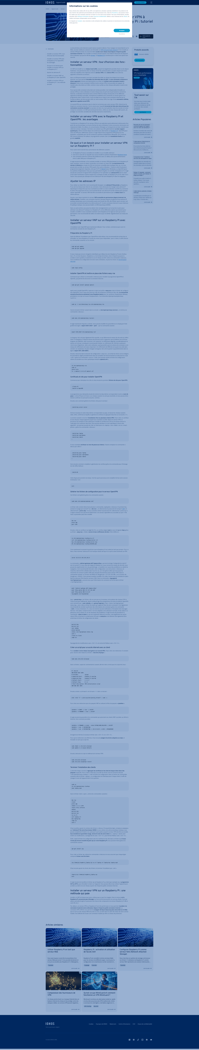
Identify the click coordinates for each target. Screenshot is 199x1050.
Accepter (80, 21)
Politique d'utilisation (83, 16)
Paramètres (115, 12)
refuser (125, 16)
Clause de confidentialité (99, 16)
